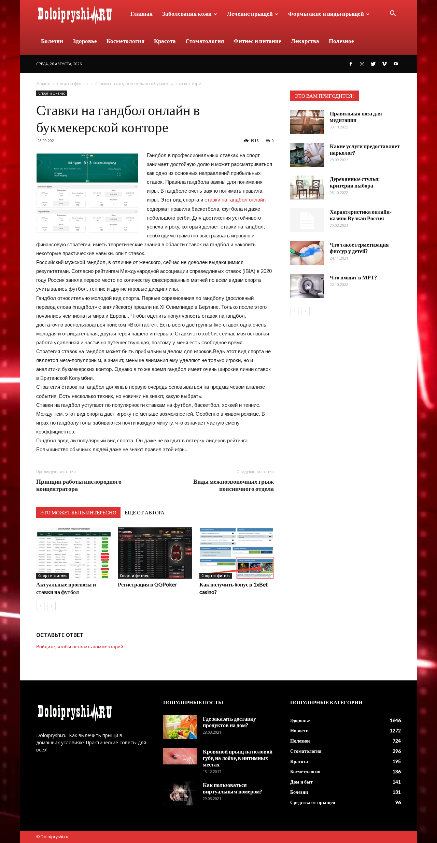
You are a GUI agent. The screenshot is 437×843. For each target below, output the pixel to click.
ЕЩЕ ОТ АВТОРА (145, 512)
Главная (141, 13)
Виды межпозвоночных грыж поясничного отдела (233, 485)
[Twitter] (373, 64)
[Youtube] (396, 64)
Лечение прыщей (250, 13)
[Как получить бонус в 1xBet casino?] (236, 553)
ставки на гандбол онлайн (235, 200)
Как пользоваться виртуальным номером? (232, 788)
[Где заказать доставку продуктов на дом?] (180, 727)
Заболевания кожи (187, 13)
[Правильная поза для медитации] (307, 122)
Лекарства (305, 40)
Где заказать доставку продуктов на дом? (229, 721)
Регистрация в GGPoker (147, 584)
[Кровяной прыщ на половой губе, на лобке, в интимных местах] (180, 756)
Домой (43, 83)
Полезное (341, 40)
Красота (165, 40)
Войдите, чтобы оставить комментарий (79, 646)
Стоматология (204, 40)
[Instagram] (362, 64)
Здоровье (85, 40)
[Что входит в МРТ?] (307, 286)
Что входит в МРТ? (353, 277)
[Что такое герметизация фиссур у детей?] (307, 253)
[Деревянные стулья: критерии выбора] (307, 187)
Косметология (125, 40)
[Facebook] (351, 64)
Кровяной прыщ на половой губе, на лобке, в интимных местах (237, 758)
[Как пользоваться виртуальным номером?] (180, 793)
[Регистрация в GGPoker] (155, 553)
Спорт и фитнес (73, 83)
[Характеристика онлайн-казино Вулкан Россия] (307, 220)
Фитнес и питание (257, 40)
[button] (392, 14)
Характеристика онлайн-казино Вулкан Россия (361, 214)
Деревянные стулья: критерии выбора (355, 182)
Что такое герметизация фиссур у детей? (359, 247)
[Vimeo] (384, 64)
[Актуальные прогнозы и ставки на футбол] (73, 553)
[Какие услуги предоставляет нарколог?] (307, 155)
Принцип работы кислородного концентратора (79, 485)
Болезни (52, 40)
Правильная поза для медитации (356, 116)
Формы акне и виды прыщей (326, 13)
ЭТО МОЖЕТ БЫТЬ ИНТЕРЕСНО (78, 512)
